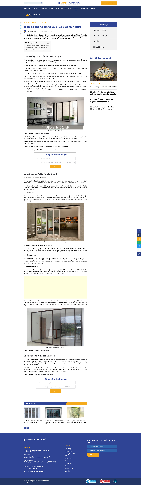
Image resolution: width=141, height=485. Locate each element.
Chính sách (68, 8)
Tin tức (76, 8)
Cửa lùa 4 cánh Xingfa (41, 133)
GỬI (54, 166)
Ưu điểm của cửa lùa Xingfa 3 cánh (36, 48)
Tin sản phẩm (42, 22)
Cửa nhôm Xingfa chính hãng (43, 374)
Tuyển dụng (84, 8)
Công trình (59, 8)
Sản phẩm (44, 8)
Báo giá (51, 8)
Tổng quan (27, 22)
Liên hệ (93, 8)
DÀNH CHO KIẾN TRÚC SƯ (109, 3)
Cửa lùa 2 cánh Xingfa (41, 350)
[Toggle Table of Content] (47, 43)
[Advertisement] (55, 287)
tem (28, 62)
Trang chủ (27, 8)
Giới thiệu (35, 8)
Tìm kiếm (41, 3)
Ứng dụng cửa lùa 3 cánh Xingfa (35, 50)
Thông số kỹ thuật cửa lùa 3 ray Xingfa (37, 45)
